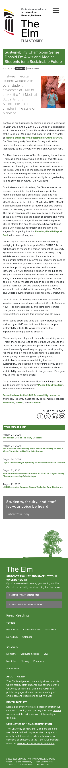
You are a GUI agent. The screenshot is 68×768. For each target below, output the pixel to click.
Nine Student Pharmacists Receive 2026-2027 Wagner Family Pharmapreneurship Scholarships (33, 475)
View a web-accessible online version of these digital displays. (33, 714)
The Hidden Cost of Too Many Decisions (22, 437)
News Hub (12, 637)
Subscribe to (26, 604)
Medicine (11, 661)
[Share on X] (47, 416)
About (15, 676)
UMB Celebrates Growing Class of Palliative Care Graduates (33, 487)
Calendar (27, 637)
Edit (55, 765)
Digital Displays (16, 702)
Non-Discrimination (44, 761)
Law (46, 654)
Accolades (50, 629)
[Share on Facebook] (40, 416)
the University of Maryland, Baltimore (31, 14)
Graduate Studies (29, 654)
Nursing (25, 661)
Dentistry (11, 654)
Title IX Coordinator (48, 739)
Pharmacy (38, 661)
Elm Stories (12, 629)
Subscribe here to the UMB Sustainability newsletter (32, 395)
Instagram (35, 402)
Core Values (11, 764)
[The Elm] (9, 22)
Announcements (31, 629)
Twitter (19, 402)
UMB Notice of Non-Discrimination (29, 724)
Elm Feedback (43, 764)
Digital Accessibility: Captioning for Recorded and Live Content (34, 462)
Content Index (26, 764)
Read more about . (37, 696)
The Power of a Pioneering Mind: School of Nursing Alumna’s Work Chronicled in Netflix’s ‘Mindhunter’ (33, 450)
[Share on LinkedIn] (55, 416)
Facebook (8, 402)
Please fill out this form (50, 385)
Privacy (9, 761)
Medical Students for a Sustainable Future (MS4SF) (34, 137)
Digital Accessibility (24, 761)
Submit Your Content (24, 595)
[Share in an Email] (62, 416)
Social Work (12, 668)
